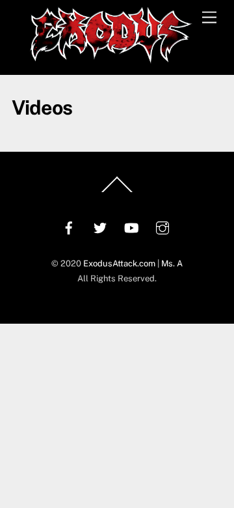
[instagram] (163, 226)
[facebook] (69, 226)
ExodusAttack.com (119, 263)
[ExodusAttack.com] (111, 58)
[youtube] (131, 226)
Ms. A (172, 263)
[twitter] (100, 226)
